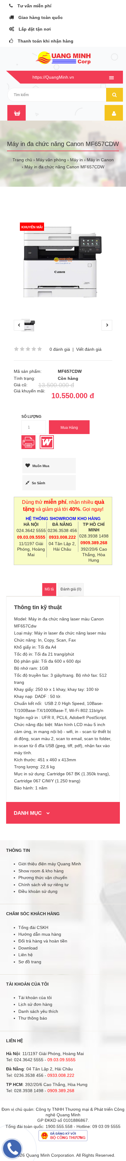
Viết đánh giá (89, 349)
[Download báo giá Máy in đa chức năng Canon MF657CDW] (48, 447)
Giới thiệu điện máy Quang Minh (49, 863)
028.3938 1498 (94, 536)
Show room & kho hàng (41, 870)
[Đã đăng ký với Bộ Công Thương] (63, 1139)
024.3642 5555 (31, 530)
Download (28, 948)
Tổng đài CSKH (33, 927)
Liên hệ (25, 954)
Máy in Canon (100, 159)
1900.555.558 (59, 1126)
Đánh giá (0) (71, 589)
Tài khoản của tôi (35, 997)
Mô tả (49, 589)
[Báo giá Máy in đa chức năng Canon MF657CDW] (30, 447)
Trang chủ (22, 159)
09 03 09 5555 (106, 1126)
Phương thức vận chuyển (42, 877)
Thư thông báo (32, 1018)
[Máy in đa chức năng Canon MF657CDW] (63, 261)
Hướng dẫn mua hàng (39, 934)
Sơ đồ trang (29, 961)
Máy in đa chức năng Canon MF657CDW (64, 166)
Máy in (76, 159)
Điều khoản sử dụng (37, 891)
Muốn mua (40, 466)
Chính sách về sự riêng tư (43, 884)
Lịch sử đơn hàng (35, 1004)
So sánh (38, 483)
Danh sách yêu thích (38, 1011)
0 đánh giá (60, 349)
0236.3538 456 (62, 530)
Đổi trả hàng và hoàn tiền (42, 940)
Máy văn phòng (51, 159)
